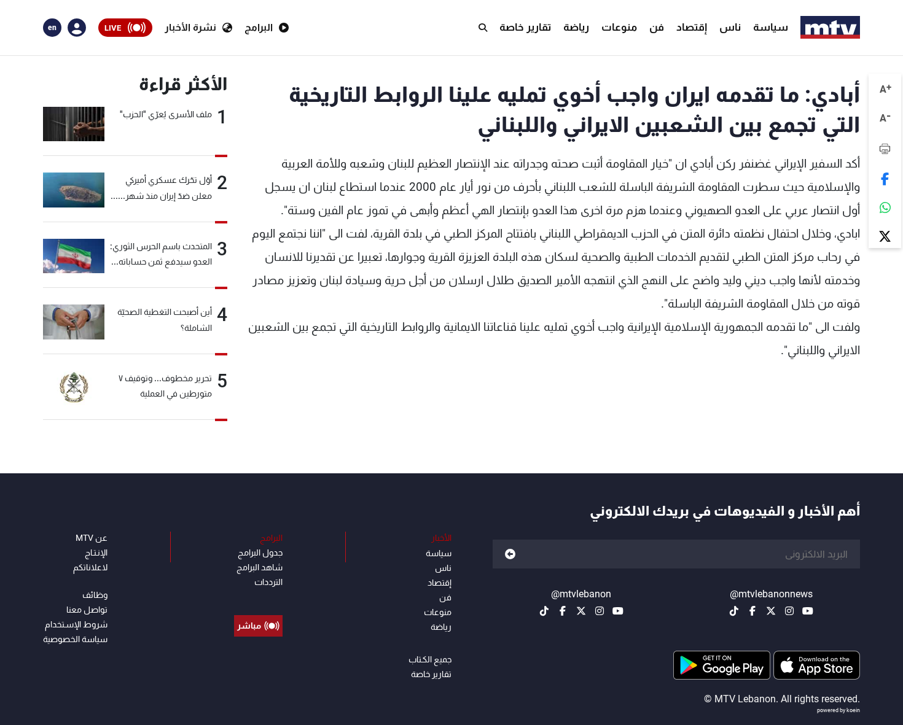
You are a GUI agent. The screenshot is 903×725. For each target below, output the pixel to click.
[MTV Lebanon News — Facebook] (752, 611)
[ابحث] (483, 27)
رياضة (576, 27)
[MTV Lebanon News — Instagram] (789, 611)
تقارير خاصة (525, 27)
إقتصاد (691, 27)
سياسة (770, 27)
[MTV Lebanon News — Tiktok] (734, 611)
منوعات (619, 27)
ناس (730, 27)
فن (656, 27)
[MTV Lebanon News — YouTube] (808, 611)
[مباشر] (258, 598)
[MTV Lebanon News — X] (771, 611)
